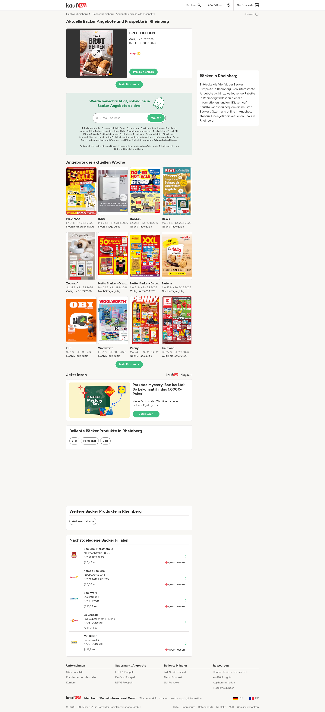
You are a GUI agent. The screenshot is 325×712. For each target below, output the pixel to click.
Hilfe (176, 707)
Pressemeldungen (223, 687)
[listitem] (81, 198)
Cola (105, 440)
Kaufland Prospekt (126, 677)
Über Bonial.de (74, 672)
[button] (129, 53)
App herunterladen (224, 682)
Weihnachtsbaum (83, 521)
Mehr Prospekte (129, 84)
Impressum (188, 707)
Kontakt (221, 707)
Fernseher (89, 440)
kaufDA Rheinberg (77, 14)
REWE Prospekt (124, 682)
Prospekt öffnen (143, 71)
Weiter (156, 118)
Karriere (71, 682)
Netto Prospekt (173, 677)
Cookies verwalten (248, 707)
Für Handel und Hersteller (81, 677)
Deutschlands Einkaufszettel (230, 672)
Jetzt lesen (146, 414)
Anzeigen (249, 14)
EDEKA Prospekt (124, 672)
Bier (74, 440)
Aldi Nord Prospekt (175, 672)
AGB (231, 707)
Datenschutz (205, 707)
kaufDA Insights (222, 677)
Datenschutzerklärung (165, 140)
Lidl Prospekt (171, 682)
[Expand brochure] (96, 53)
